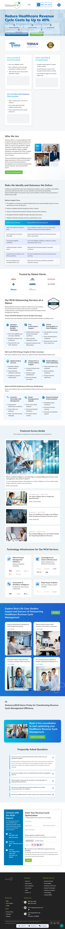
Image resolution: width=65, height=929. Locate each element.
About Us (27, 881)
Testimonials (28, 888)
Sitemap (8, 916)
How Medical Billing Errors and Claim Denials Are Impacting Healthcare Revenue (44, 535)
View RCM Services (37, 34)
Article (7, 905)
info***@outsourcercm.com (17, 843)
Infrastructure (28, 883)
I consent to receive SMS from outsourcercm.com (40, 849)
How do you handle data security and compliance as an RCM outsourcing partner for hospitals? (28, 788)
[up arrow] (59, 51)
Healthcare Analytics (49, 890)
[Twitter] (54, 922)
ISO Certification (29, 885)
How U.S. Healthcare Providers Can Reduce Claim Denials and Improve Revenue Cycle (43, 515)
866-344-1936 (32, 901)
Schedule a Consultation (37, 737)
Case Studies (9, 903)
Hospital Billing (48, 895)
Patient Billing (47, 883)
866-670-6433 (13, 837)
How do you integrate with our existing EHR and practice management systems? (30, 773)
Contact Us (28, 892)
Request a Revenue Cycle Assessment (16, 34)
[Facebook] (51, 922)
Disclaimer (8, 914)
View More (55, 612)
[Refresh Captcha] (43, 845)
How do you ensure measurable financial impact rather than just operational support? (29, 757)
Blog (7, 901)
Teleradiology (47, 892)
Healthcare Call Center (50, 885)
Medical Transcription (49, 888)
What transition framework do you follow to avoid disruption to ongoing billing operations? (29, 781)
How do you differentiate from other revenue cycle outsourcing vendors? (31, 794)
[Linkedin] (58, 922)
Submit (28, 860)
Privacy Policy (9, 912)
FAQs (26, 890)
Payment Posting (48, 881)
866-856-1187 (13, 835)
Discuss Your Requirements (13, 172)
